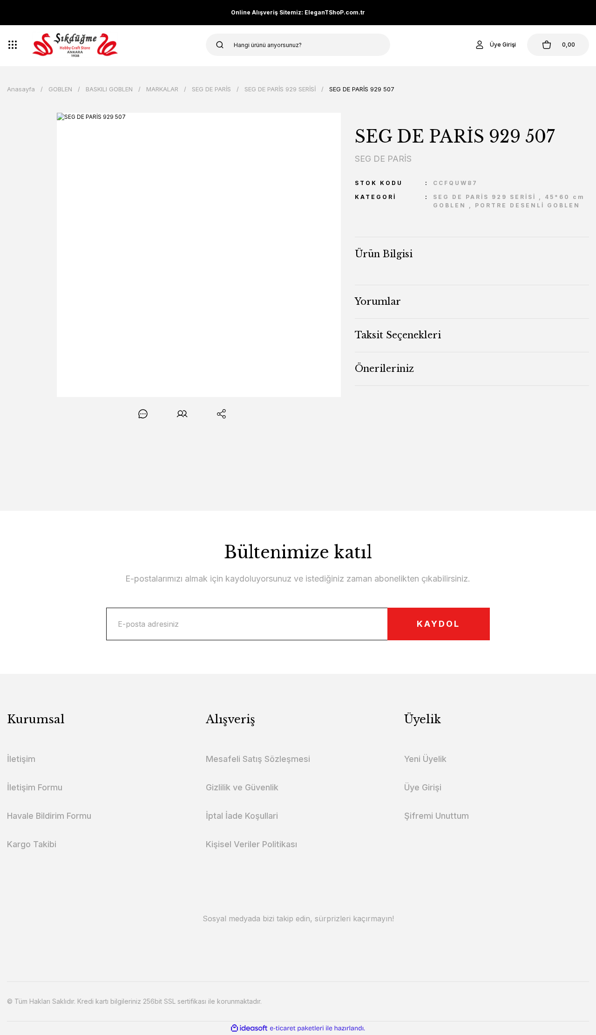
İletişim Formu (34, 787)
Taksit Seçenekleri (398, 335)
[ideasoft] (249, 1028)
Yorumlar (378, 301)
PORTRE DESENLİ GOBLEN (527, 205)
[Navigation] (12, 44)
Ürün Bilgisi (384, 254)
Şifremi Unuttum (436, 816)
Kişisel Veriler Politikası (251, 844)
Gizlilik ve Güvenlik (242, 787)
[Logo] (75, 45)
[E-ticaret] (297, 1028)
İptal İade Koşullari (242, 816)
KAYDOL (438, 624)
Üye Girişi (422, 787)
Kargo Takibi (31, 844)
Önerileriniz (384, 368)
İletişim (21, 759)
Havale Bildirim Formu (49, 816)
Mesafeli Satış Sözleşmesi (258, 759)
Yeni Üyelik (425, 759)
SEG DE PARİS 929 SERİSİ (484, 196)
